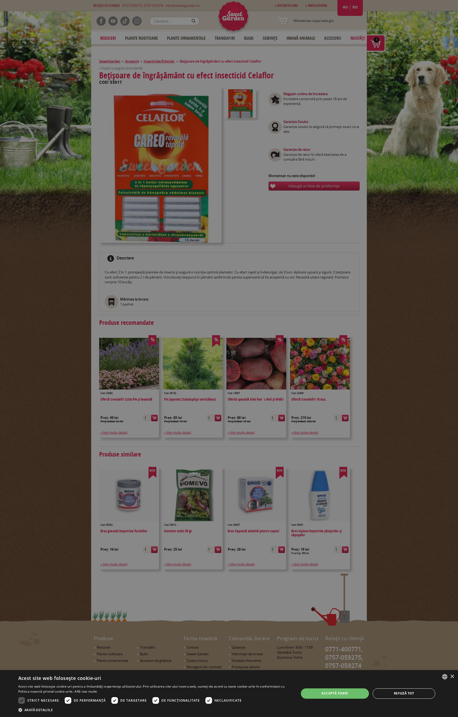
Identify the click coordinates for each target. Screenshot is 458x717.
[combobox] (444, 676)
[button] (154, 710)
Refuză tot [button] (404, 693)
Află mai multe (85, 691)
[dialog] (229, 693)
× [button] (452, 677)
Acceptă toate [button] (335, 693)
